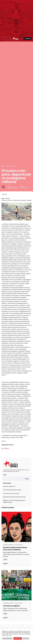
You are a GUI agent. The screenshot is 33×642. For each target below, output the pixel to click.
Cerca (5, 475)
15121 (3, 166)
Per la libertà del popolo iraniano (12, 490)
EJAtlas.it (6, 448)
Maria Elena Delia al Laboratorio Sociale (14, 497)
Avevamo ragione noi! (9, 486)
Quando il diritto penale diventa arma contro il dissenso (15, 548)
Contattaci (27, 38)
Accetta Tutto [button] (17, 638)
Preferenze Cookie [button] (7, 638)
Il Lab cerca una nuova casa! (11, 493)
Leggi (4, 563)
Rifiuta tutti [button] (25, 638)
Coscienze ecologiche (11, 606)
